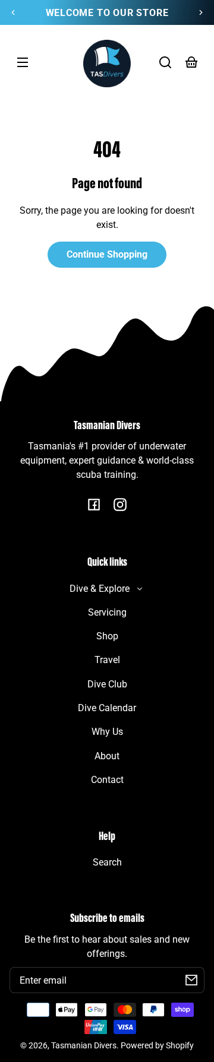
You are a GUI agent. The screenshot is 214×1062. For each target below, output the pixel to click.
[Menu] (23, 62)
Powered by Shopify (157, 1046)
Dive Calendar (107, 708)
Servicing (107, 612)
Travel (107, 659)
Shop (107, 636)
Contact (107, 779)
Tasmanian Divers (84, 1046)
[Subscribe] (191, 980)
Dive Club (107, 684)
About (107, 756)
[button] (165, 62)
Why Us (107, 731)
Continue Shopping (107, 254)
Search (107, 862)
